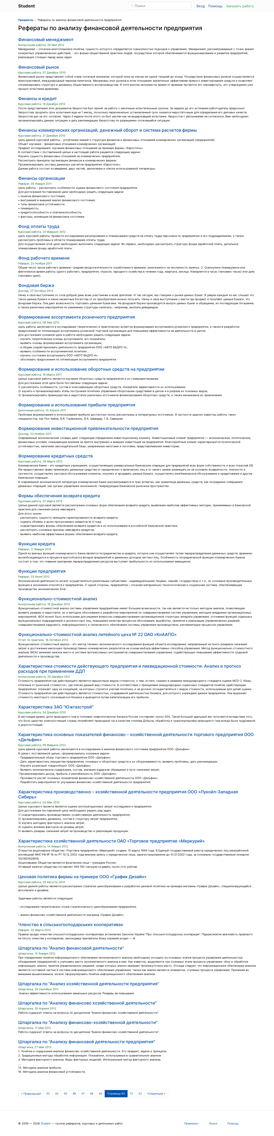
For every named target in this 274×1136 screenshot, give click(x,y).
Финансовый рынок (38, 67)
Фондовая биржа (36, 285)
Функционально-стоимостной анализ (57, 598)
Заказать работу (240, 6)
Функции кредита (36, 543)
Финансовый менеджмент (46, 39)
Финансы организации (41, 178)
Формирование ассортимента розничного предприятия (76, 317)
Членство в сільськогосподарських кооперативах (70, 924)
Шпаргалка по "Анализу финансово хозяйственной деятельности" (87, 1003)
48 (91, 1093)
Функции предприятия (42, 571)
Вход (201, 6)
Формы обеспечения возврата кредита (59, 495)
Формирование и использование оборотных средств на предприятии (91, 369)
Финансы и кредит (37, 98)
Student (46, 1123)
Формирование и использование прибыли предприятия (76, 404)
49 (100, 1093)
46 (74, 1093)
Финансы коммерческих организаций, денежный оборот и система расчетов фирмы (107, 130)
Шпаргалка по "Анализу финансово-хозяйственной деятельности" (88, 1022)
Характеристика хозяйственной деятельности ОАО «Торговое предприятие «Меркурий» (111, 841)
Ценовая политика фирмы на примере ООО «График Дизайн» (82, 876)
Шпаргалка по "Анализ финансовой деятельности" (71, 948)
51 (131, 1093)
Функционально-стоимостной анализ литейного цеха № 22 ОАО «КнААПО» (97, 634)
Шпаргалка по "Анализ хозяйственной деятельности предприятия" (88, 983)
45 (65, 1093)
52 (140, 1093)
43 (48, 1093)
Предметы (25, 20)
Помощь (215, 6)
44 (56, 1093)
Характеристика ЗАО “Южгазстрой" (56, 707)
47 (83, 1093)
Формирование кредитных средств (55, 456)
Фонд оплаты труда (38, 226)
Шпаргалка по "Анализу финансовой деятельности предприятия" (86, 1041)
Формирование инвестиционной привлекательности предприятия (88, 428)
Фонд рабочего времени (44, 258)
